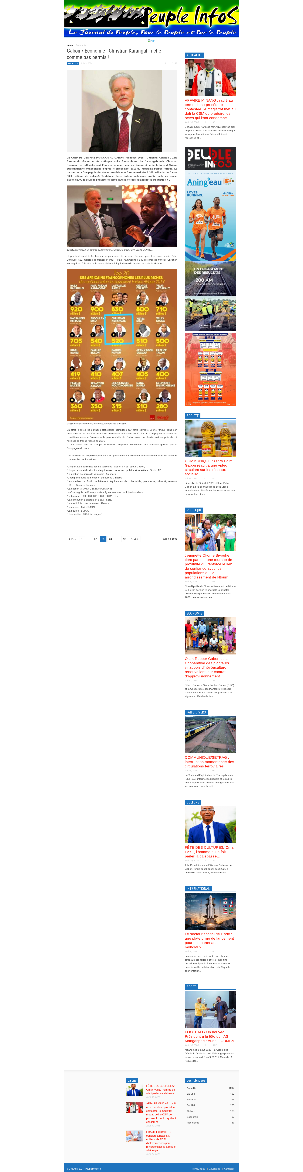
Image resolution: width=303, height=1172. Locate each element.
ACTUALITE (194, 55)
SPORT (191, 987)
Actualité (210, 1088)
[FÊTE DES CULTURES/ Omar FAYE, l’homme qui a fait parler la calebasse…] (210, 824)
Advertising (214, 1169)
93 (124, 539)
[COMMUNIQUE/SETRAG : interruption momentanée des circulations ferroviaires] (210, 734)
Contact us (229, 1169)
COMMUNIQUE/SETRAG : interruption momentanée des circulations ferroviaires (209, 761)
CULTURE (193, 802)
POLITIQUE (194, 510)
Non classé (210, 1122)
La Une (210, 1093)
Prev (73, 539)
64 (110, 539)
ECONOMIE (194, 613)
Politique (210, 1099)
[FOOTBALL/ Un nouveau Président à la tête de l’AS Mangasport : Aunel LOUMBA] (210, 1009)
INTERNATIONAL (198, 889)
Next (134, 539)
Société (210, 1105)
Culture (210, 1111)
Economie (73, 63)
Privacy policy (198, 1169)
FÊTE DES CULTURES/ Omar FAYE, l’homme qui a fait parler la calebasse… (210, 851)
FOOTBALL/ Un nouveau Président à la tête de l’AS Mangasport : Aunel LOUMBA (209, 1036)
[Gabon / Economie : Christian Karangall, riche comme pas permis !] (122, 110)
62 (95, 539)
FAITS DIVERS (196, 712)
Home (70, 45)
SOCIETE (193, 416)
